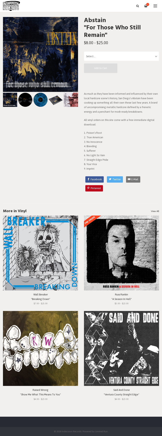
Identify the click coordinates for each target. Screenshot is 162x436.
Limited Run (101, 431)
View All (155, 211)
